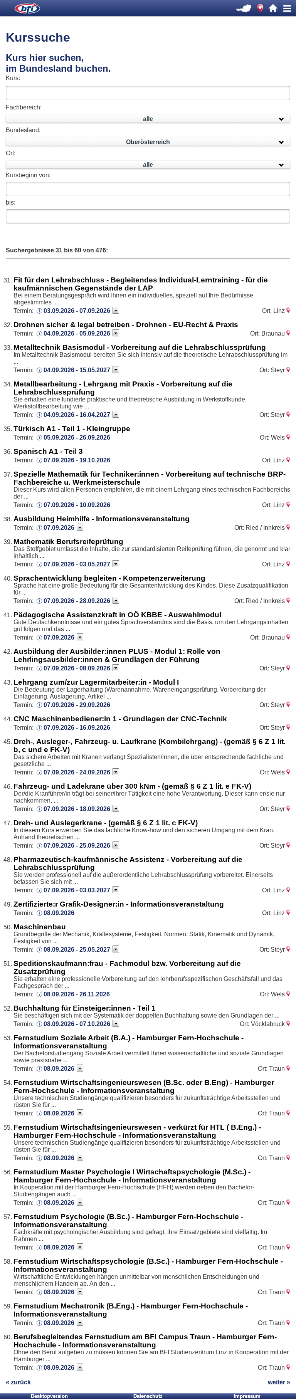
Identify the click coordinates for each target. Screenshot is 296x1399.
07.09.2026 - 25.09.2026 (77, 845)
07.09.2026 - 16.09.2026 (77, 727)
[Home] (273, 8)
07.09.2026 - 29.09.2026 (77, 705)
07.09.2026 (59, 527)
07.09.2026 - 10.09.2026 (77, 505)
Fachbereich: (24, 107)
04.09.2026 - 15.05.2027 (77, 370)
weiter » (279, 1382)
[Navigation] (287, 8)
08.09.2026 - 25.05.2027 (77, 949)
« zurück (18, 1382)
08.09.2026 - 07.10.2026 (77, 1024)
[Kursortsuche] (260, 8)
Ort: (10, 153)
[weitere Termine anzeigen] (116, 310)
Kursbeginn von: (28, 175)
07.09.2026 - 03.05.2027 (77, 564)
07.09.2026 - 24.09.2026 (77, 772)
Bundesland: (23, 130)
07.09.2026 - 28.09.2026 (77, 601)
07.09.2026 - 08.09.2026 (77, 668)
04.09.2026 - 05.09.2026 (77, 333)
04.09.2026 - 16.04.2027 (77, 414)
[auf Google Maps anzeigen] (288, 310)
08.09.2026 (59, 913)
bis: (10, 202)
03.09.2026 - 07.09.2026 (77, 310)
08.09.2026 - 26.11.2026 (77, 994)
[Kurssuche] (244, 8)
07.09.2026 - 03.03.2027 (77, 890)
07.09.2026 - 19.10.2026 (77, 460)
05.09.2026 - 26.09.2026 (77, 437)
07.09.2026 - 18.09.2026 (77, 809)
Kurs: (13, 78)
